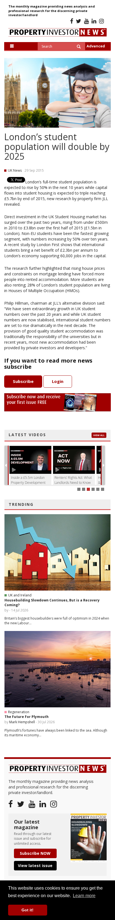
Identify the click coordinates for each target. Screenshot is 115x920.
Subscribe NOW (35, 853)
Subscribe (23, 381)
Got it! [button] (27, 910)
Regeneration (18, 712)
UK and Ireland (20, 595)
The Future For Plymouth (26, 716)
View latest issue (35, 865)
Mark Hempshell (22, 722)
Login (57, 381)
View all (99, 435)
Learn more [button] (84, 895)
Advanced (96, 45)
